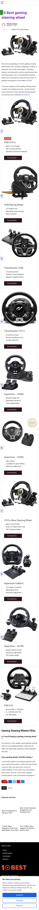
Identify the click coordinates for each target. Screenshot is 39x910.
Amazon (27, 95)
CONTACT (6, 859)
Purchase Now (12, 158)
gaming (10, 788)
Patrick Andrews (11, 24)
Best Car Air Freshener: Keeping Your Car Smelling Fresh (28, 810)
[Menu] (2, 2)
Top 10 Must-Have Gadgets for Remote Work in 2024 (27, 828)
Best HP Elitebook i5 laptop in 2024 (9, 812)
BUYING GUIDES (7, 853)
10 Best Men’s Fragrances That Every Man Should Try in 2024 (10, 828)
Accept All (19, 895)
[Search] (36, 2)
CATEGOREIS (6, 856)
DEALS (5, 850)
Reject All (19, 906)
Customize (19, 900)
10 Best (13, 29)
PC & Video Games (23, 29)
